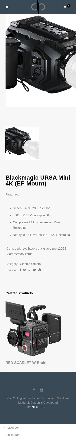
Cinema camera (30, 263)
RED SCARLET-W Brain (26, 363)
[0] (65, 7)
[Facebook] (34, 390)
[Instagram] (41, 390)
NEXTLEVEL (40, 407)
